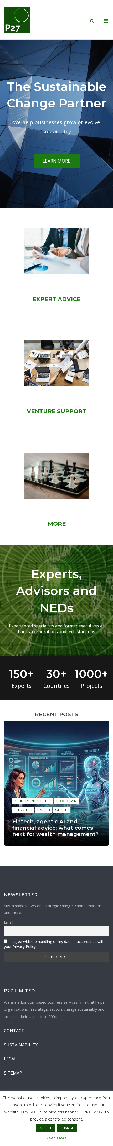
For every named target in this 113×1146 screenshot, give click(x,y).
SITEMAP (13, 1073)
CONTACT (14, 1031)
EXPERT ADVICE (56, 299)
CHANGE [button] (67, 1128)
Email (8, 922)
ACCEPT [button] (45, 1128)
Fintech (43, 810)
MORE (57, 523)
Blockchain (66, 801)
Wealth (61, 810)
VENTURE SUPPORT (56, 411)
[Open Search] (92, 21)
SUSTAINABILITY (21, 1045)
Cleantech (23, 810)
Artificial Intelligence (32, 801)
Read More (56, 1137)
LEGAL (10, 1059)
